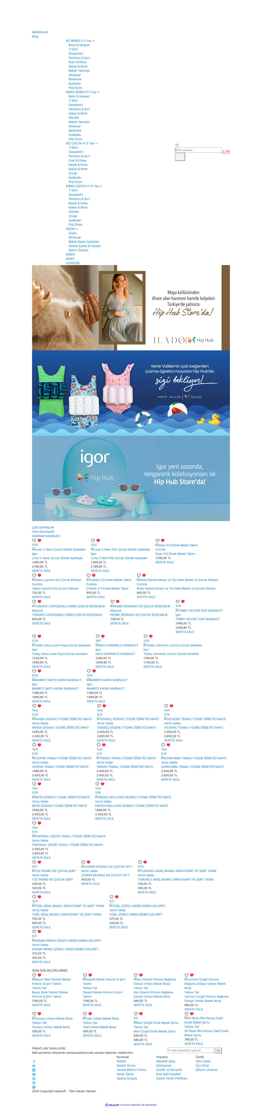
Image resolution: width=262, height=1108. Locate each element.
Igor (34, 553)
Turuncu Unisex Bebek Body (51, 1027)
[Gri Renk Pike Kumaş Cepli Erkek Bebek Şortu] (207, 1020)
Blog (35, 36)
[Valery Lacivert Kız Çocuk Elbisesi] (56, 579)
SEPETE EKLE (41, 571)
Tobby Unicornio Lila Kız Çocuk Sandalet (171, 654)
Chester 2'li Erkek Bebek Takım (107, 588)
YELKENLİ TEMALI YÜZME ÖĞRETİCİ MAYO (193, 727)
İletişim (121, 1061)
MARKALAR (40, 32)
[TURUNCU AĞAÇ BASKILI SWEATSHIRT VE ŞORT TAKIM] (177, 871)
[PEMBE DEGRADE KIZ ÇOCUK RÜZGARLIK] (140, 606)
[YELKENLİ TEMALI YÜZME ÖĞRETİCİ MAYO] (195, 719)
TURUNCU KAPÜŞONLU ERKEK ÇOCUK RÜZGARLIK (67, 615)
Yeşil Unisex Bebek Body (99, 1027)
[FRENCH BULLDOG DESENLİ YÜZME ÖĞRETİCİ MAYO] (133, 797)
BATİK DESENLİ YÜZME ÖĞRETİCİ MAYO (59, 805)
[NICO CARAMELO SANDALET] (117, 645)
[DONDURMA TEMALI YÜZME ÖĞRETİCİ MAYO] (193, 758)
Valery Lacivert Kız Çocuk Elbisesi (55, 588)
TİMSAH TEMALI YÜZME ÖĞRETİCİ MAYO (125, 766)
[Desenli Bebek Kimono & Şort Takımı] (105, 981)
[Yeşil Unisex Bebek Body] (101, 1018)
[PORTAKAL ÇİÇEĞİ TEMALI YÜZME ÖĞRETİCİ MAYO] (69, 836)
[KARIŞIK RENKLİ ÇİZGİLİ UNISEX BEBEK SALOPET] (66, 940)
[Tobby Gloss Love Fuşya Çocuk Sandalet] (61, 645)
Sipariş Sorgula (127, 1078)
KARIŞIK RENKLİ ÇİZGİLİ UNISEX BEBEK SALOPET (65, 949)
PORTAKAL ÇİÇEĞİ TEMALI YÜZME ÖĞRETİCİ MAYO (67, 844)
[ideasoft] (112, 1105)
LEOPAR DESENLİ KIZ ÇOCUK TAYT (105, 875)
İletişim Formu (126, 1065)
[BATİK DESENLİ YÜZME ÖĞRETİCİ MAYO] (61, 797)
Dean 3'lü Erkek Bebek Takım (175, 553)
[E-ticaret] (130, 1105)
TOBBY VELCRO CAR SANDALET (198, 619)
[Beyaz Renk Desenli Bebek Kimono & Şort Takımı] (55, 981)
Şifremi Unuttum (207, 1069)
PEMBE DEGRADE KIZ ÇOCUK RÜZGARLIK (138, 615)
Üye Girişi (202, 1065)
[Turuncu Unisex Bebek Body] (52, 1018)
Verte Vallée (40, 723)
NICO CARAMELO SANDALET (115, 654)
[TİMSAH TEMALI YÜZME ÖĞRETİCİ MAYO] (126, 758)
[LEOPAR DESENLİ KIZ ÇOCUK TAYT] (106, 866)
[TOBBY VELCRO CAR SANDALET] (199, 610)
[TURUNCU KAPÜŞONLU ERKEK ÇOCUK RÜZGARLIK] (68, 606)
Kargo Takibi (125, 1074)
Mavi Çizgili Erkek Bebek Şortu (155, 1031)
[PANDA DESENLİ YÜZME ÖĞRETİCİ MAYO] (62, 719)
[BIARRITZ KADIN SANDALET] (107, 679)
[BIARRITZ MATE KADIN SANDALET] (56, 679)
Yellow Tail (39, 988)
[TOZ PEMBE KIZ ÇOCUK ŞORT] (54, 871)
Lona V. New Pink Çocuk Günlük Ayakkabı (119, 558)
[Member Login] (223, 151)
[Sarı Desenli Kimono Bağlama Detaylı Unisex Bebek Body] (156, 981)
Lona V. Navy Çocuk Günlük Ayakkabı (57, 558)
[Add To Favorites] (37, 540)
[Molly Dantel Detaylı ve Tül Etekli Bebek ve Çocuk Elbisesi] (177, 579)
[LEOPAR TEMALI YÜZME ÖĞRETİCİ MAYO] (61, 758)
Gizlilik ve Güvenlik (169, 1069)
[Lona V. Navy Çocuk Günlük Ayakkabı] (59, 549)
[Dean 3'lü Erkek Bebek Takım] (176, 545)
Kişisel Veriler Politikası (171, 1078)
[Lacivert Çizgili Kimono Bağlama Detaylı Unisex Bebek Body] (207, 983)
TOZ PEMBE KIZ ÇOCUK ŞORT (52, 879)
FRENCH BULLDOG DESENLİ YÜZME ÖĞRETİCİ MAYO (131, 805)
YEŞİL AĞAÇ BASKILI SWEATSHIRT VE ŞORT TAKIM (66, 914)
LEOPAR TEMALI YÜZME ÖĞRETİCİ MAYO (60, 766)
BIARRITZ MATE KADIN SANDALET (55, 688)
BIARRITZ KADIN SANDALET (106, 688)
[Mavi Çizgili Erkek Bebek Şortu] (156, 1022)
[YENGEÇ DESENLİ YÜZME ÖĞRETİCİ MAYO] (128, 719)
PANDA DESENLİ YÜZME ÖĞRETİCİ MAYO (60, 727)
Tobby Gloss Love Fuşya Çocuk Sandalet (59, 654)
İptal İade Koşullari (168, 1074)
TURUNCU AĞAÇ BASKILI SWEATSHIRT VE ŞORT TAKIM (175, 879)
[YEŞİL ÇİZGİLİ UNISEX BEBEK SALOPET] (137, 905)
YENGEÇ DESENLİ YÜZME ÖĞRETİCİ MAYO (126, 727)
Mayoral (37, 610)
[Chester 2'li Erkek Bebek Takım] (108, 579)
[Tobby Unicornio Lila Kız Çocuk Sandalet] (172, 645)
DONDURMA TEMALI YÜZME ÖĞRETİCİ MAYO (192, 766)
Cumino (160, 549)
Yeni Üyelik (203, 1061)
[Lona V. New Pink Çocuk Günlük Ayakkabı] (120, 549)
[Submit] (218, 1050)
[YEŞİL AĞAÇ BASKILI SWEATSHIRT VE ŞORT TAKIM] (68, 905)
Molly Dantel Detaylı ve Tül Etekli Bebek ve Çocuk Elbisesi (176, 588)
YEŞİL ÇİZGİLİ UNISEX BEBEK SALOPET (136, 914)
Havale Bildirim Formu (131, 1069)
